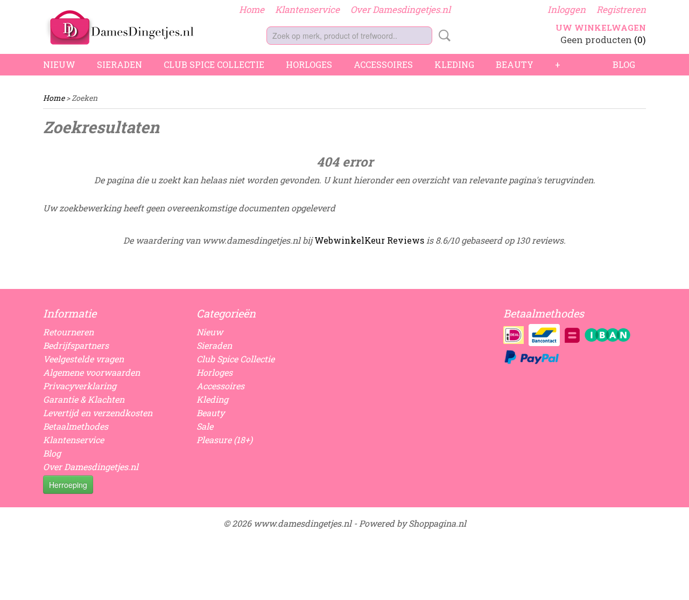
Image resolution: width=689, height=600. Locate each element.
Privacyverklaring (79, 385)
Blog (624, 64)
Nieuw (59, 64)
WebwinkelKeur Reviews (369, 240)
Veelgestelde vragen (83, 358)
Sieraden (119, 64)
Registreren (621, 9)
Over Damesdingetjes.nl (400, 9)
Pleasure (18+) (224, 439)
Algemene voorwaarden (91, 372)
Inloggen (566, 9)
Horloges (309, 64)
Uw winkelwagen (601, 27)
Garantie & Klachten (83, 399)
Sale (204, 426)
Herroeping (68, 484)
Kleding (454, 64)
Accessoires (383, 64)
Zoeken (442, 35)
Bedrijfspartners (76, 345)
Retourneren (68, 331)
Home (251, 9)
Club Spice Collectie (214, 64)
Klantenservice (307, 9)
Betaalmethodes (75, 426)
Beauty (514, 64)
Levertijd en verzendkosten (97, 412)
